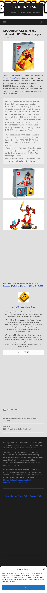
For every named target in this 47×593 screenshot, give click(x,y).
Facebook (7, 286)
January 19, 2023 (9, 38)
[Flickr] (28, 352)
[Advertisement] (23, 257)
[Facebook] (19, 352)
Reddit (40, 286)
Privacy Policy (23, 496)
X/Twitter (16, 286)
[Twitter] (22, 352)
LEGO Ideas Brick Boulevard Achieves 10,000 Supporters (19, 418)
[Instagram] (25, 352)
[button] (44, 569)
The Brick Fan (23, 6)
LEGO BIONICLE (12, 409)
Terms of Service (11, 496)
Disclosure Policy (36, 496)
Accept (23, 587)
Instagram (25, 286)
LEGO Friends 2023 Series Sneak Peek (17, 428)
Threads (33, 286)
